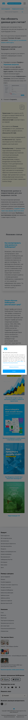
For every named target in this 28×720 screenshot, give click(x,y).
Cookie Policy (20, 361)
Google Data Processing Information (10, 362)
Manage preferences (14, 367)
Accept (14, 371)
